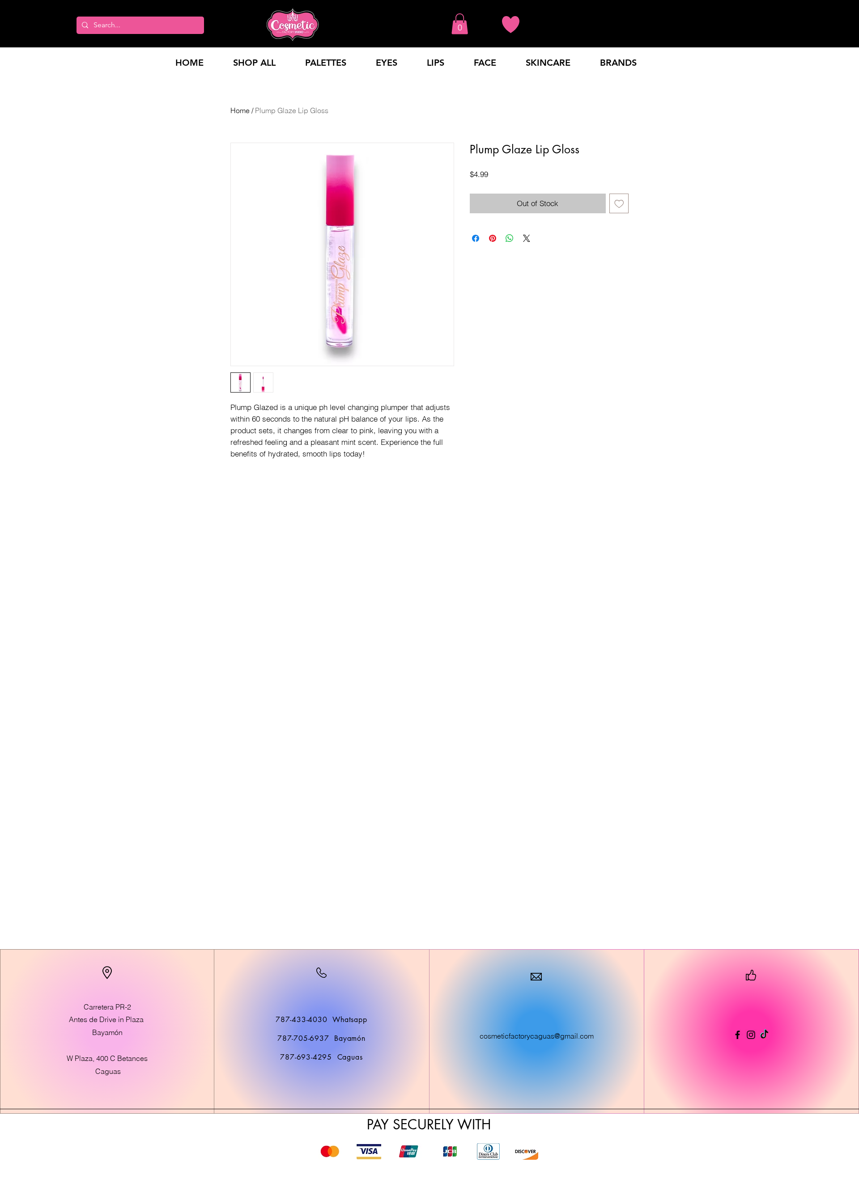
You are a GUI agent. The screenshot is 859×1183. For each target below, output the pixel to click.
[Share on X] (526, 238)
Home (240, 110)
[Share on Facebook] (475, 238)
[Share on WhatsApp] (509, 238)
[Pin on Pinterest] (492, 238)
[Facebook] (737, 1034)
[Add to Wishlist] (619, 203)
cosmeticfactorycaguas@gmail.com (537, 1035)
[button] (459, 23)
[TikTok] (764, 1034)
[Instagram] (751, 1034)
